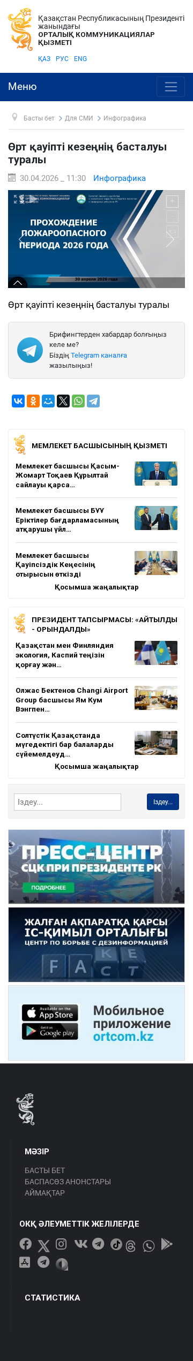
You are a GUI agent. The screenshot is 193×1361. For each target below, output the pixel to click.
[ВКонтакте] (18, 401)
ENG (80, 59)
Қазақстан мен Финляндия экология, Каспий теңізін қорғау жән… (65, 654)
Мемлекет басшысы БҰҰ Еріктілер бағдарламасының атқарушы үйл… (67, 519)
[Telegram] (93, 401)
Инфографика (119, 178)
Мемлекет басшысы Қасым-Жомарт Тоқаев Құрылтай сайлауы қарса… (68, 475)
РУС (62, 59)
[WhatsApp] (78, 401)
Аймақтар (45, 1193)
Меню (22, 87)
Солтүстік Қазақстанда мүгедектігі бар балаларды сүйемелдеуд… (65, 744)
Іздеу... (163, 802)
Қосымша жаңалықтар (97, 587)
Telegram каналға (99, 355)
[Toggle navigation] (171, 87)
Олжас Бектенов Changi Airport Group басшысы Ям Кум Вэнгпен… (72, 699)
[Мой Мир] (48, 401)
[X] (63, 401)
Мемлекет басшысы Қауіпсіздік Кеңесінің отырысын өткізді (55, 564)
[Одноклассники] (33, 401)
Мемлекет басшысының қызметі (99, 445)
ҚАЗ (44, 59)
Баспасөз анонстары (68, 1181)
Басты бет (45, 1170)
